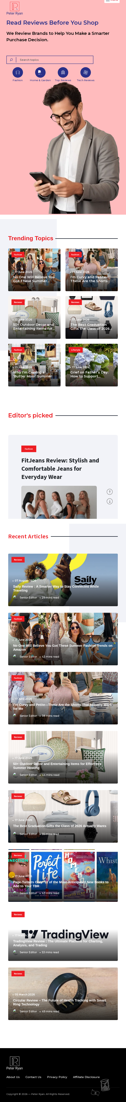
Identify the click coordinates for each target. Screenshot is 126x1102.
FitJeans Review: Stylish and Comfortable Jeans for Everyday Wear (60, 468)
